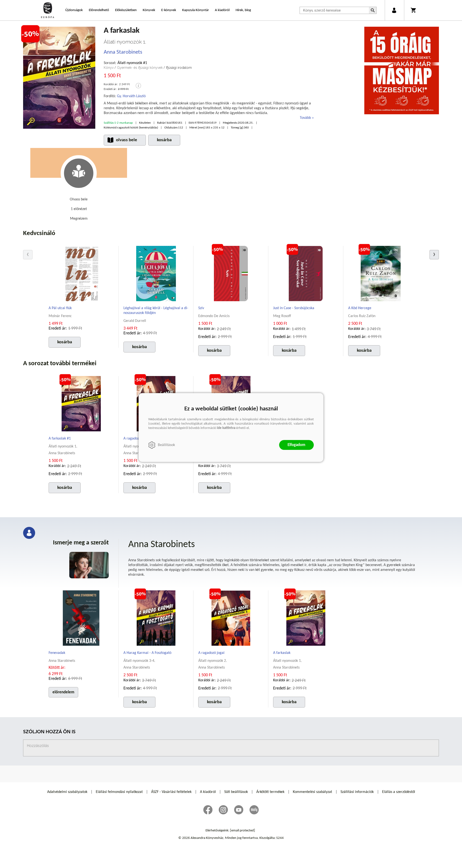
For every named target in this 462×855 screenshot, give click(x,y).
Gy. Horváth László (131, 96)
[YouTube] (238, 809)
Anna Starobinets (123, 52)
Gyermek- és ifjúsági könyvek (140, 68)
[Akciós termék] (30, 34)
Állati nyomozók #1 (132, 63)
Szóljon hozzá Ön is (49, 732)
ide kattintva (226, 428)
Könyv (109, 68)
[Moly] (254, 809)
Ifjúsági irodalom (179, 68)
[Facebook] (208, 809)
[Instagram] (223, 809)
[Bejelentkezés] (394, 10)
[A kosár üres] (413, 10)
